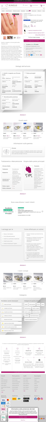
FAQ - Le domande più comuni (6, 364)
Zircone (26, 77)
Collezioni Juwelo (16, 11)
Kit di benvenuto (6, 355)
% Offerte (26, 315)
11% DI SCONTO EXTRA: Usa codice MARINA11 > (23, 0)
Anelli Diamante (4, 380)
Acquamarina (37, 378)
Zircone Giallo (38, 77)
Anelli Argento (26, 387)
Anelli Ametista (26, 383)
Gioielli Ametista (15, 383)
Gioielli (3, 11)
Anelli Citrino (25, 389)
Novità (28, 11)
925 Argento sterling (5, 87)
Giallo (26, 91)
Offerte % (39, 11)
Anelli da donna (28, 308)
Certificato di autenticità (6, 353)
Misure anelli (17, 362)
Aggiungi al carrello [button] (34, 40)
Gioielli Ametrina (15, 385)
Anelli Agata (25, 380)
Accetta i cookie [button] (23, 417)
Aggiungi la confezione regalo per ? (36, 32)
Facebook (35, 399)
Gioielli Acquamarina (16, 378)
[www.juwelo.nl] (39, 418)
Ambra (35, 383)
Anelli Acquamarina (27, 378)
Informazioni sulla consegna (6, 361)
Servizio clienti (28, 362)
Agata (35, 380)
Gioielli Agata (15, 380)
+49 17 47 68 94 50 (28, 364)
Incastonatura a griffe (38, 86)
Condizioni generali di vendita (7, 416)
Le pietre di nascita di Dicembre (31, 319)
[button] (2, 5)
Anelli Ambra (25, 381)
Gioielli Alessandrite (16, 381)
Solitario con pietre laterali (6, 91)
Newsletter (17, 358)
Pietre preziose (32, 304)
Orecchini (3, 390)
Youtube (38, 399)
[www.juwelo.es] (41, 418)
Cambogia (14, 107)
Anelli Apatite (26, 385)
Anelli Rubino (3, 383)
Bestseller (23, 11)
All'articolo (22, 115)
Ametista (36, 387)
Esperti (17, 354)
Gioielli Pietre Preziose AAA (5, 388)
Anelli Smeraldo (4, 381)
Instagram (41, 399)
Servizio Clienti (7, 351)
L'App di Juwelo (7, 359)
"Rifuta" (22, 412)
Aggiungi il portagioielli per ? (35, 30)
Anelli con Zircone (36, 312)
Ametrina (36, 385)
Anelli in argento (28, 312)
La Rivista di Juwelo (17, 356)
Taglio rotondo (15, 103)
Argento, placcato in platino (16, 82)
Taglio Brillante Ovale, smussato (28, 86)
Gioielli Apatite (15, 387)
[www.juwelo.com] (44, 418)
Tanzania (37, 91)
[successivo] (43, 131)
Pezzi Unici (34, 11)
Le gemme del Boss (16, 91)
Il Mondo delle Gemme (17, 361)
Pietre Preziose (9, 11)
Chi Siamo (18, 351)
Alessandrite (36, 381)
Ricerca (44, 9)
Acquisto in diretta (6, 357)
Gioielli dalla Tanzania (34, 315)
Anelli (43, 304)
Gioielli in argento (36, 308)
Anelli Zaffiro (3, 385)
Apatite (35, 389)
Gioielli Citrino (15, 389)
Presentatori (17, 352)
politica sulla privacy (22, 414)
